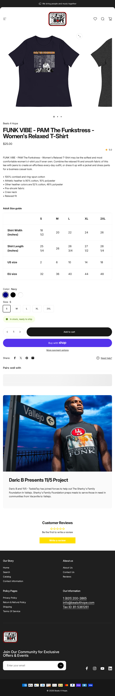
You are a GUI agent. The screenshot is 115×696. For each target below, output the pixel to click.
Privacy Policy (10, 597)
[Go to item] (54, 117)
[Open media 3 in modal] (79, 36)
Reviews (67, 576)
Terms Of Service (11, 611)
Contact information (13, 581)
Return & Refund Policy (14, 602)
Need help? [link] (106, 358)
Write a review (57, 540)
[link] (76, 607)
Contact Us (68, 572)
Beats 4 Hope (10, 123)
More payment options (57, 350)
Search (6, 572)
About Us (68, 567)
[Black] (13, 294)
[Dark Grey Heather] (20, 294)
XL (37, 308)
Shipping (7, 606)
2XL (49, 308)
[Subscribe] (61, 666)
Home (6, 567)
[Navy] (5, 294)
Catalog (7, 576)
